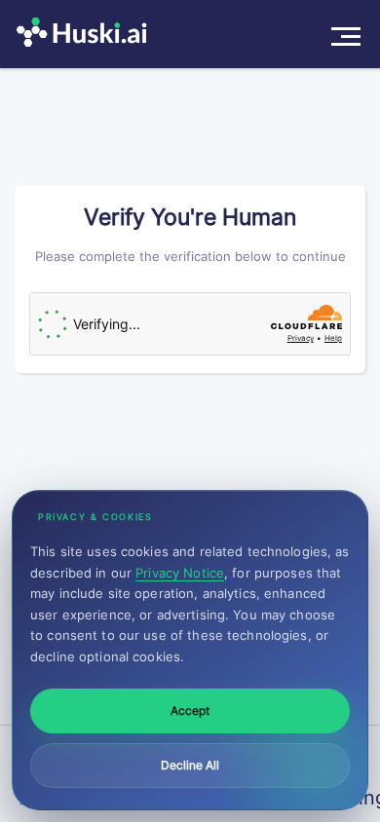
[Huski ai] (86, 34)
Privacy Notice (179, 572)
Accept (190, 710)
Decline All (190, 765)
